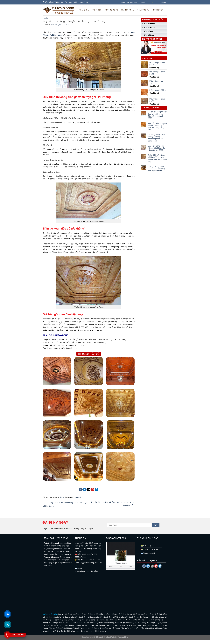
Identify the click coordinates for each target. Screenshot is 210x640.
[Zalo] (7, 624)
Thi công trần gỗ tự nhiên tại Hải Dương (58, 625)
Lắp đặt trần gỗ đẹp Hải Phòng (108, 617)
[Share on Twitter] (85, 489)
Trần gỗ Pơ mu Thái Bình (130, 628)
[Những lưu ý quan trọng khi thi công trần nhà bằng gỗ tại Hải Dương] (120, 434)
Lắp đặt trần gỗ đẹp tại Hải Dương (134, 617)
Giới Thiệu (97, 10)
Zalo (81, 345)
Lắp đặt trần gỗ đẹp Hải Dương (83, 617)
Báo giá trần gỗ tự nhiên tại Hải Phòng (111, 614)
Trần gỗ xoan (143, 10)
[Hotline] (7, 635)
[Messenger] (7, 614)
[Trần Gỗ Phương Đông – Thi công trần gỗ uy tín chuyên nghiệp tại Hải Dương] (59, 10)
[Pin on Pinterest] (92, 489)
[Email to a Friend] (88, 489)
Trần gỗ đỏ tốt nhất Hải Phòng (60, 628)
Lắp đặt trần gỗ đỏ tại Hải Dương (91, 620)
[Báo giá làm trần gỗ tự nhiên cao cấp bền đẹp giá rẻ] (57, 466)
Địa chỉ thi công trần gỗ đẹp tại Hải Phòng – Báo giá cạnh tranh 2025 (157, 115)
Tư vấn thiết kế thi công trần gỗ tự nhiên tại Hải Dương (82, 631)
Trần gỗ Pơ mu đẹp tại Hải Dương (86, 628)
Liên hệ (163, 2)
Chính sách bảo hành (129, 2)
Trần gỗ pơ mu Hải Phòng (110, 628)
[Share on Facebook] (81, 489)
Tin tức (153, 2)
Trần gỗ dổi (158, 10)
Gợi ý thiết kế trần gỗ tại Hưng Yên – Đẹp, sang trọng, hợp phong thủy (157, 158)
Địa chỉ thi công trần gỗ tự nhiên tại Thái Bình (144, 614)
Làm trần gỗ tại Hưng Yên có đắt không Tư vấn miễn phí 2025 (156, 148)
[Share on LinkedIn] (96, 489)
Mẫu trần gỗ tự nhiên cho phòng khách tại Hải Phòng (93, 623)
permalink (78, 497)
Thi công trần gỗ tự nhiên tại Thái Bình (121, 625)
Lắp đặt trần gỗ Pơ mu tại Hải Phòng (119, 620)
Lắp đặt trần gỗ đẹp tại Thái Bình (65, 620)
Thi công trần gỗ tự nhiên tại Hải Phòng (89, 625)
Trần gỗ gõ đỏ (111, 10)
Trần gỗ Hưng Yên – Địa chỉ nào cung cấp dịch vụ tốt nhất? (156, 168)
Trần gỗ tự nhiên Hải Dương (151, 628)
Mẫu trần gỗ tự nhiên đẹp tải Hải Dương (130, 623)
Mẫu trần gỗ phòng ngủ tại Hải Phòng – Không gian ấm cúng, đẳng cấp (157, 126)
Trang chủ (84, 10)
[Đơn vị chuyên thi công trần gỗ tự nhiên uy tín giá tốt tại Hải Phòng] (88, 434)
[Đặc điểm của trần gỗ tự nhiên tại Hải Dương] (88, 466)
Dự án (143, 2)
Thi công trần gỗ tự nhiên (157, 623)
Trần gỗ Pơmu (127, 10)
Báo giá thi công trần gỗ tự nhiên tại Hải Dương (76, 614)
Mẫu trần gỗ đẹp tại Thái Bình (60, 623)
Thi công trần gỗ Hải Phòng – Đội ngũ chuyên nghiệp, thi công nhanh (156, 138)
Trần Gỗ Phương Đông (119, 637)
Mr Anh (67, 25)
